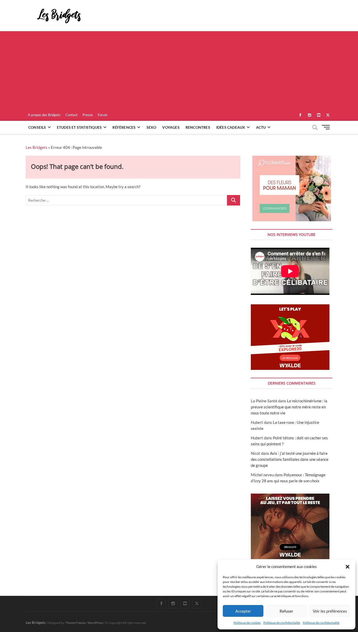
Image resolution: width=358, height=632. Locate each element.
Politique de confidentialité (281, 623)
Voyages (170, 127)
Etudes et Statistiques (79, 127)
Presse (88, 115)
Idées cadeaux (230, 127)
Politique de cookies (247, 623)
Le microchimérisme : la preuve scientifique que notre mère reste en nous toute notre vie (289, 406)
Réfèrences (123, 127)
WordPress (95, 623)
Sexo (151, 127)
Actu (261, 127)
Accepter (243, 611)
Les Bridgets (36, 147)
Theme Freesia (75, 623)
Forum (102, 115)
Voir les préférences (330, 611)
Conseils (37, 127)
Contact (72, 115)
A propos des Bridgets (44, 115)
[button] (347, 566)
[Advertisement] (179, 70)
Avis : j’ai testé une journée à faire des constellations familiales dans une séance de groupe (289, 459)
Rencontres (198, 127)
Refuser (286, 611)
